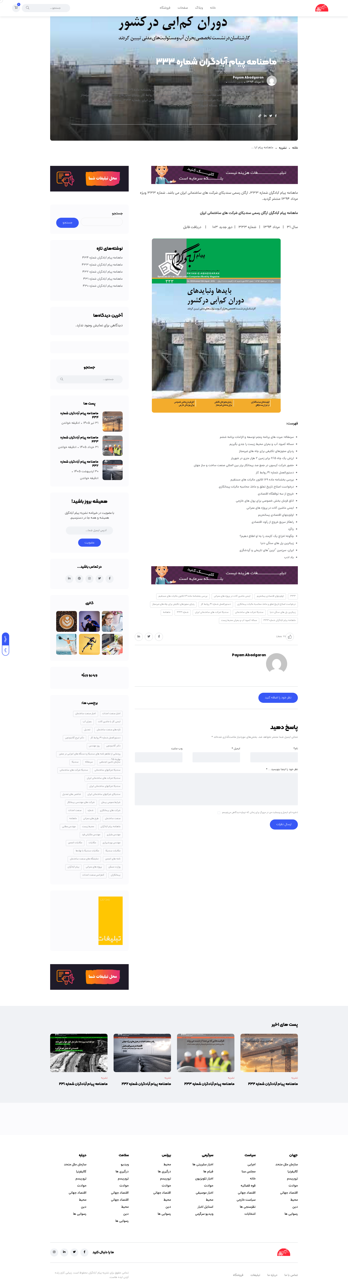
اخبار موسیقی (204, 1193)
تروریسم (292, 1178)
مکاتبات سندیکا (113, 851)
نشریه (283, 148)
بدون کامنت (235, 82)
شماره (90, 810)
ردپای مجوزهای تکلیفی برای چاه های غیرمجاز (110, 95)
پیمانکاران (115, 875)
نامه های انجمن (112, 859)
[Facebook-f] (84, 1252)
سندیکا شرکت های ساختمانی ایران (164, 100)
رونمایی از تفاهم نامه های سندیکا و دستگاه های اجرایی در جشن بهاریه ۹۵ (89, 754)
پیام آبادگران (73, 867)
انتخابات (250, 1214)
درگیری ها (164, 1171)
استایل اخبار (205, 1207)
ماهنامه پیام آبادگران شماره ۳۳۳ (241, 105)
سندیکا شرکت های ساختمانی (207, 100)
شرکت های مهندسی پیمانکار (81, 802)
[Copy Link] (259, 116)
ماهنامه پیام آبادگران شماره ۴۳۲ (102, 272)
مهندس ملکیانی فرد (91, 835)
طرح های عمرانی (90, 818)
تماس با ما (291, 1275)
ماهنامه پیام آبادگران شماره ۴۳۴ (102, 258)
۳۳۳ (259, 90)
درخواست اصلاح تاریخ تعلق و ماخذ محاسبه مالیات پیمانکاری (223, 95)
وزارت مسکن (114, 867)
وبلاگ (199, 8)
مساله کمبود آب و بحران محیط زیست (192, 105)
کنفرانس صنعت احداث (93, 875)
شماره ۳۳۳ (131, 100)
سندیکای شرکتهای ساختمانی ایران (103, 794)
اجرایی (252, 1164)
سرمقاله (89, 762)
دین (295, 1207)
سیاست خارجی (246, 1200)
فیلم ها (208, 1171)
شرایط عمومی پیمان (110, 802)
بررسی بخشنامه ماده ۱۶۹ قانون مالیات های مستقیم (126, 90)
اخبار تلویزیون (204, 1178)
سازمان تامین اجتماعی (109, 762)
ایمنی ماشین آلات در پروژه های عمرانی (187, 90)
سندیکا (75, 762)
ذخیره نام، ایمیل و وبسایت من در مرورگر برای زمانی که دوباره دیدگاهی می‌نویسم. (260, 812)
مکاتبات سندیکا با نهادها (87, 851)
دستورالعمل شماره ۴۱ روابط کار (161, 95)
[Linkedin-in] (64, 1252)
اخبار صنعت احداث (111, 714)
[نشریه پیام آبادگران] (322, 8)
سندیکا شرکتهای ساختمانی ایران (104, 786)
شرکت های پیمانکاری (110, 810)
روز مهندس (94, 746)
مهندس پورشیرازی (111, 843)
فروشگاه (165, 8)
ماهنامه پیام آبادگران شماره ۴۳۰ (103, 286)
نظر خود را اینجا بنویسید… (282, 769)
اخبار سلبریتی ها (203, 1164)
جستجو (117, 213)
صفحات (183, 8)
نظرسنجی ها (248, 1207)
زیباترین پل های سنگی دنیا (245, 100)
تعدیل (87, 730)
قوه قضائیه (248, 1185)
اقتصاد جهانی (289, 1193)
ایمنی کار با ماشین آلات (109, 722)
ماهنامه (116, 100)
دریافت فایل (192, 227)
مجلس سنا (249, 1171)
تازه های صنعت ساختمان (108, 730)
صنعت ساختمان (112, 818)
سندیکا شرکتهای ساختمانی (107, 770)
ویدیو (125, 1164)
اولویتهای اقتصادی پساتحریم (234, 90)
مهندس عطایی (69, 827)
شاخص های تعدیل (71, 794)
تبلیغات (255, 1275)
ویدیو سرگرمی (204, 1214)
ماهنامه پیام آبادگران (110, 827)
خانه (213, 8)
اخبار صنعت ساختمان (85, 714)
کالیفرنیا (293, 1171)
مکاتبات (92, 843)
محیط (294, 1200)
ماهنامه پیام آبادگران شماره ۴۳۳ (102, 265)
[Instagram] (54, 1252)
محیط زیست (88, 827)
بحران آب (87, 722)
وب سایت (176, 749)
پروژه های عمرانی (94, 867)
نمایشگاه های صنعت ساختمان (84, 859)
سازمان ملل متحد (286, 1164)
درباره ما (272, 1275)
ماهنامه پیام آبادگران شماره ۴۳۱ (103, 279)
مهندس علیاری (113, 835)
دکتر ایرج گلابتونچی (74, 738)
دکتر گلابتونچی (113, 746)
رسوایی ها (291, 1214)
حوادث (293, 1185)
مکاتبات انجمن (75, 843)
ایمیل (236, 749)
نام (295, 749)
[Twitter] (74, 1252)
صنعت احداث (74, 810)
